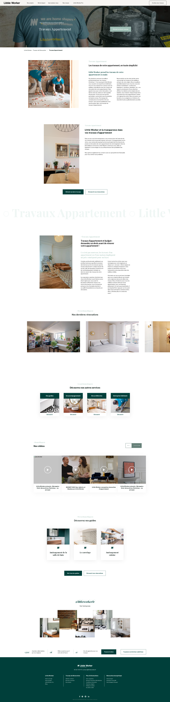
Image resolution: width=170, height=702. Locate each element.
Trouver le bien (109, 652)
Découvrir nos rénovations (96, 192)
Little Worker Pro (78, 3)
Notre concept (48, 678)
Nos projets (30, 3)
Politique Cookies (90, 685)
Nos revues (66, 3)
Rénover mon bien (70, 680)
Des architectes (96, 396)
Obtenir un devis (70, 678)
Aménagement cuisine (112, 553)
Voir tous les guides (73, 573)
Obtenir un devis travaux (120, 29)
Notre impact (41, 3)
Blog (46, 684)
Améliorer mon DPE (111, 680)
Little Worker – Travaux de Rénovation (35, 50)
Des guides (50, 396)
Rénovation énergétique (114, 675)
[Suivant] (137, 445)
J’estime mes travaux (158, 3)
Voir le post (30, 322)
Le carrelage (85, 552)
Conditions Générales (91, 682)
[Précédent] (128, 445)
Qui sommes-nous (53, 3)
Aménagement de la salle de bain (58, 553)
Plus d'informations (92, 675)
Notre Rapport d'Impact (112, 682)
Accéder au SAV (90, 687)
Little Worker (49, 675)
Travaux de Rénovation (73, 675)
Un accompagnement (73, 396)
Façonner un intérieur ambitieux (133, 652)
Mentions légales (90, 684)
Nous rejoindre (90, 678)
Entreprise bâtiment (120, 396)
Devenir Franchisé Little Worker (94, 680)
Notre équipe (48, 680)
